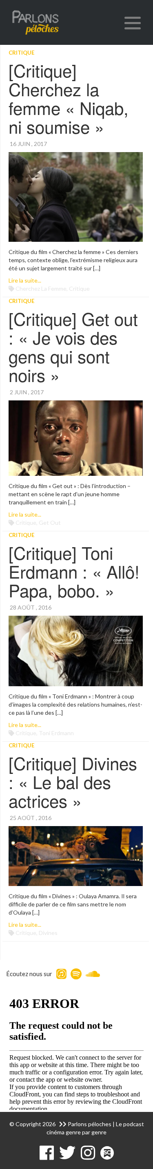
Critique (21, 52)
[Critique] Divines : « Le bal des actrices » (73, 782)
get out (50, 522)
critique (79, 288)
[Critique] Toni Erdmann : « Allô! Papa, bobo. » (74, 571)
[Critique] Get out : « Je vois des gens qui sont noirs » (73, 346)
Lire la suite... (25, 280)
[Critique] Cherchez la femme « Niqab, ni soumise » (69, 98)
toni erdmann (56, 732)
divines (48, 932)
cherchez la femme (41, 288)
